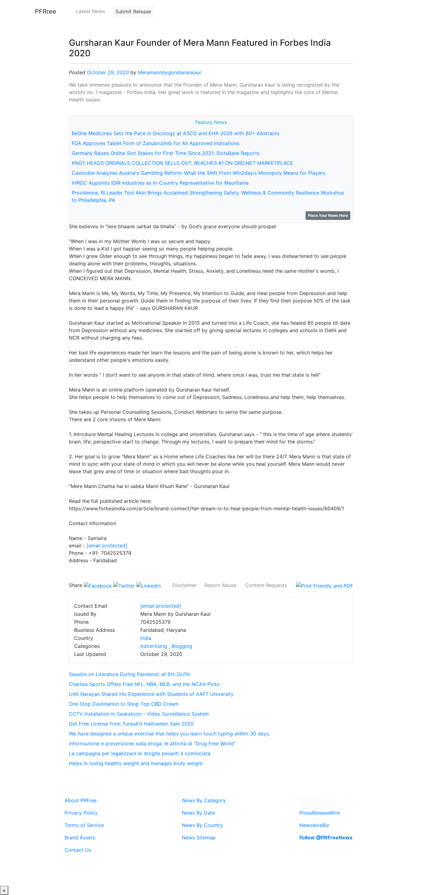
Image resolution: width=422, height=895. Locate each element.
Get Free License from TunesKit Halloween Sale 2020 (131, 724)
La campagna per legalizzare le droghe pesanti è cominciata (139, 753)
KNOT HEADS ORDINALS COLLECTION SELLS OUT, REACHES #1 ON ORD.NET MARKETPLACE (182, 163)
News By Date (198, 813)
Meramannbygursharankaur (169, 72)
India (145, 638)
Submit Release (133, 11)
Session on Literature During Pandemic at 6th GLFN (129, 674)
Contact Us (78, 850)
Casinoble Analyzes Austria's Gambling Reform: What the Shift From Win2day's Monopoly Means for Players (198, 173)
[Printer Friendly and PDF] (324, 585)
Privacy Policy (81, 813)
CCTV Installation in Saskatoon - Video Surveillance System (139, 714)
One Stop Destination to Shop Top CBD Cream (124, 704)
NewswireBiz (314, 825)
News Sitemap (199, 837)
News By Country (202, 825)
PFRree (45, 11)
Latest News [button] (90, 11)
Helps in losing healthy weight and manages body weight (136, 763)
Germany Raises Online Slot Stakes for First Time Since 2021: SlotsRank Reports (166, 153)
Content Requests (266, 585)
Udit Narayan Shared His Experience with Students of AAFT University (151, 694)
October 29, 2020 (108, 72)
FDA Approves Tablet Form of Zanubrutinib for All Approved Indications (155, 143)
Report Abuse (220, 585)
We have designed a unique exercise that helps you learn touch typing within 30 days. (169, 733)
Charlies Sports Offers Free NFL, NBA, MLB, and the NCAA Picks (144, 684)
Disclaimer (184, 585)
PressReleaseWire (319, 813)
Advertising (153, 646)
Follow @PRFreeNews (325, 837)
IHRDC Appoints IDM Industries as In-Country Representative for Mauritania (160, 183)
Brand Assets (80, 837)
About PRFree (81, 800)
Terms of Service (84, 825)
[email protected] (107, 545)
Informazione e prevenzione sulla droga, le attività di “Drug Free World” (152, 743)
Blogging (181, 646)
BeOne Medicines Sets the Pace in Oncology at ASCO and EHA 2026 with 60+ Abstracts (175, 133)
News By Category (204, 800)
